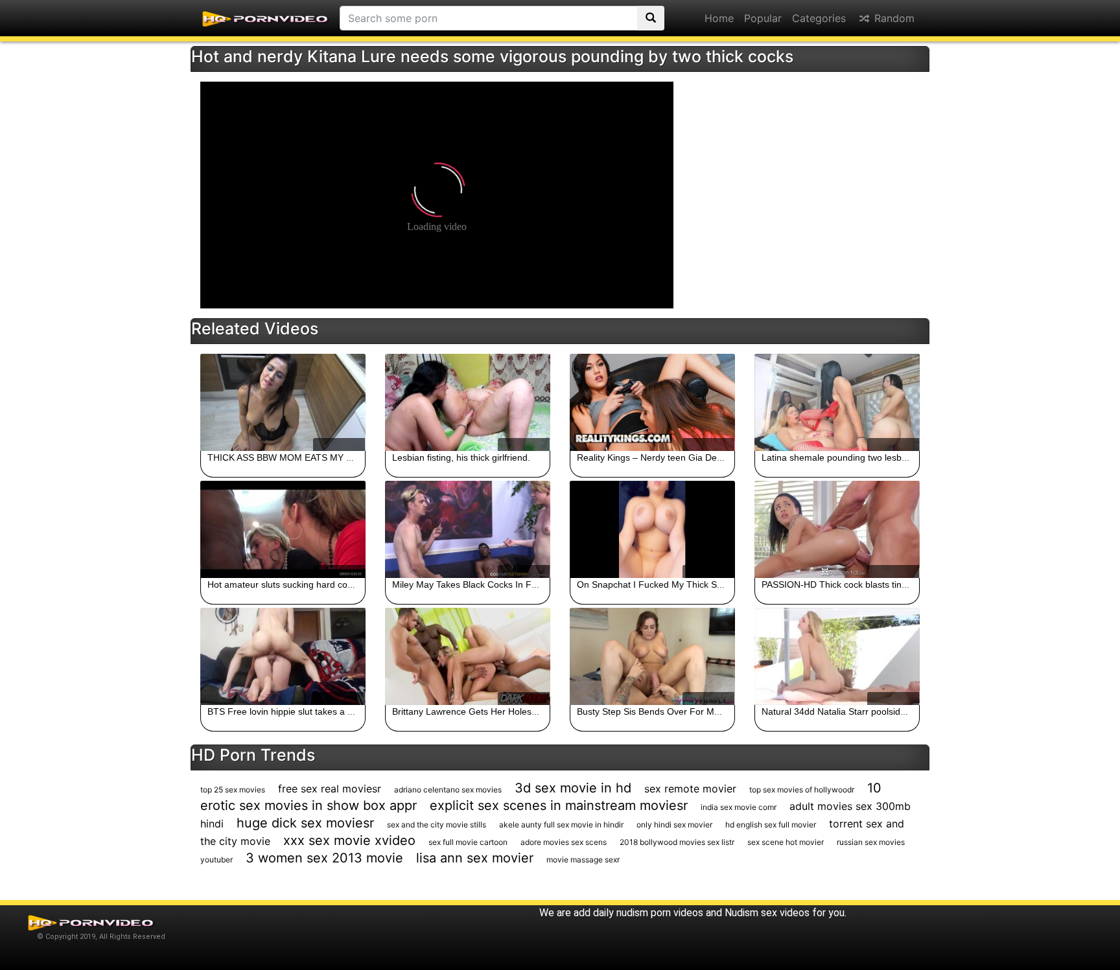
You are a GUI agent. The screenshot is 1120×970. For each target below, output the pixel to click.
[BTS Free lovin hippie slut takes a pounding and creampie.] (283, 656)
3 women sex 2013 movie (324, 858)
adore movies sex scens (563, 842)
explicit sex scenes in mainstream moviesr (559, 805)
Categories (819, 18)
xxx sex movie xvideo (349, 840)
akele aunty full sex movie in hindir (561, 824)
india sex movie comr (738, 807)
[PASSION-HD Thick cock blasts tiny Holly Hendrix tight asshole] (837, 529)
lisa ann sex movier (474, 858)
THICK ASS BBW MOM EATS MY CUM (287, 457)
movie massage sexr (583, 859)
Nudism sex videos (767, 912)
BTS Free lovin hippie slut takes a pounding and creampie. (327, 711)
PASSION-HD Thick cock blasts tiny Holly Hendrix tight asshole (890, 584)
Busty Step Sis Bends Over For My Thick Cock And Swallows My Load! (721, 711)
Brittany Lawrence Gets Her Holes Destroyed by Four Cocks (515, 711)
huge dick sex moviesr (305, 823)
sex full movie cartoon (468, 842)
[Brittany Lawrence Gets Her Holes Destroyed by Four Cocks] (467, 656)
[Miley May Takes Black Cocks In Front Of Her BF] (467, 529)
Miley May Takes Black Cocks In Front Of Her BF (492, 584)
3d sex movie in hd (573, 788)
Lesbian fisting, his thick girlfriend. (461, 457)
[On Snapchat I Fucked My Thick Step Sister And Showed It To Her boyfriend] (652, 529)
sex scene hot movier (785, 842)
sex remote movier (690, 788)
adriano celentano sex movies (448, 789)
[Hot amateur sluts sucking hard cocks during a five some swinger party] (283, 529)
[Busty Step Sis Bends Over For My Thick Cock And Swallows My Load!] (652, 656)
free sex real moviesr (329, 788)
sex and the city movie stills (436, 824)
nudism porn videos (659, 912)
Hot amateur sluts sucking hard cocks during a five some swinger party (352, 584)
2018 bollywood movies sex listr (677, 842)
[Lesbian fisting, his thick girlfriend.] (467, 402)
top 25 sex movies (232, 789)
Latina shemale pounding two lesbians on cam (856, 457)
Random (893, 18)
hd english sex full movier (770, 824)
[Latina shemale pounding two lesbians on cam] (837, 402)
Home (719, 18)
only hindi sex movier (674, 824)
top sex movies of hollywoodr (801, 789)
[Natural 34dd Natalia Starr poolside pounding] (837, 656)
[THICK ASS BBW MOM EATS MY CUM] (283, 402)
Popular (763, 18)
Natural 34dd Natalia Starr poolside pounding (854, 711)
